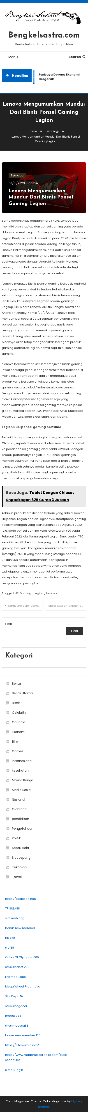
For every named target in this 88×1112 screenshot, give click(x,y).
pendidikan (20, 819)
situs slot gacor (16, 1006)
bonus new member (20, 928)
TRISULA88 (12, 908)
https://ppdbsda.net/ (20, 899)
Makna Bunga (22, 780)
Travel (17, 877)
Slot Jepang (21, 857)
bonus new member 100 (22, 1035)
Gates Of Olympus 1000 (22, 957)
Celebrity (19, 712)
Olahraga (19, 809)
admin (33, 183)
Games (17, 751)
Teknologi (17, 175)
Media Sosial (21, 790)
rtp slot (10, 938)
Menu (13, 57)
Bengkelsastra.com (44, 35)
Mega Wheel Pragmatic (22, 986)
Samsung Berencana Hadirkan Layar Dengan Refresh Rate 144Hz (25, 606)
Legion (39, 593)
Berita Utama (22, 693)
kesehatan (20, 770)
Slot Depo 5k (14, 996)
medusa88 (13, 1016)
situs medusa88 (16, 1025)
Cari (8, 624)
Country (18, 722)
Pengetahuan (22, 828)
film (15, 741)
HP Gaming (23, 593)
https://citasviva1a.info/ (22, 1045)
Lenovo (51, 593)
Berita (16, 683)
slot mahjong (14, 918)
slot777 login (14, 1070)
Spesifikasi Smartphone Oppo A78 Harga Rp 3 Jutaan (67, 606)
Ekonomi (18, 732)
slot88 (9, 947)
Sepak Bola (20, 848)
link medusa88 (16, 977)
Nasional (18, 799)
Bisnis (16, 703)
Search (75, 57)
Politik (16, 838)
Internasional (22, 761)
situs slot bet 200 (17, 967)
